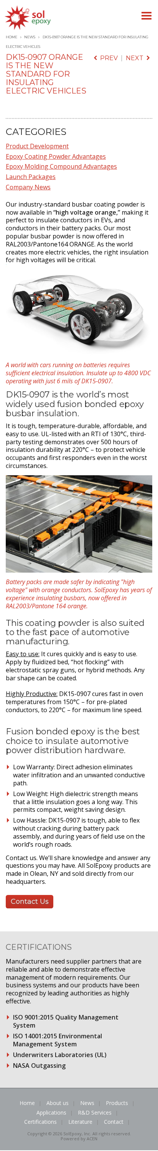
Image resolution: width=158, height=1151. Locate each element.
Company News (28, 187)
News (29, 37)
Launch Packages (31, 176)
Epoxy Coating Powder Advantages (56, 156)
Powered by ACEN (79, 1138)
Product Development (37, 146)
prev (107, 58)
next (136, 58)
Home (11, 37)
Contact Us (30, 901)
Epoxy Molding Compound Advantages (61, 166)
